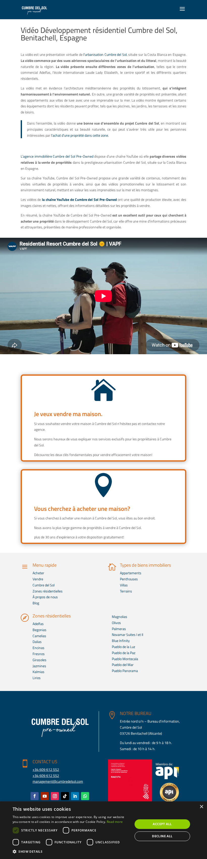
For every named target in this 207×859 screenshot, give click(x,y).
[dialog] (103, 830)
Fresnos (39, 653)
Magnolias (119, 616)
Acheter (38, 573)
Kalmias (38, 671)
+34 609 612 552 (46, 769)
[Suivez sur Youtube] (45, 796)
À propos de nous (45, 597)
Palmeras (119, 628)
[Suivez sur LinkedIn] (75, 796)
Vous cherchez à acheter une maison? (82, 508)
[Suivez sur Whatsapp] (85, 796)
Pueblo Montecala (125, 658)
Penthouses (129, 579)
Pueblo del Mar (123, 664)
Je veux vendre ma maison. (68, 413)
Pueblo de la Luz (123, 646)
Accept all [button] (162, 824)
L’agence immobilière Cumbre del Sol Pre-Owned (57, 156)
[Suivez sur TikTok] (65, 796)
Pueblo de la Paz (123, 652)
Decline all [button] (162, 836)
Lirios (37, 677)
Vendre (38, 579)
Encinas (38, 647)
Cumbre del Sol (44, 585)
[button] (71, 851)
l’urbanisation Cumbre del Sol (105, 54)
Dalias (37, 641)
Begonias (39, 629)
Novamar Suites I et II (127, 634)
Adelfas (38, 623)
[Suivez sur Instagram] (55, 796)
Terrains (126, 591)
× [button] (201, 807)
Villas (124, 585)
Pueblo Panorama (125, 670)
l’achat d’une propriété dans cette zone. (80, 135)
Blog (36, 603)
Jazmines (39, 666)
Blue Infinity (121, 640)
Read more (115, 822)
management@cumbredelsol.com (58, 781)
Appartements (130, 573)
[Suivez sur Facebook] (35, 796)
